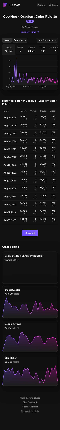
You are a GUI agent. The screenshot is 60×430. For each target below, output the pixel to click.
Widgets (53, 5)
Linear (6, 40)
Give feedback (30, 402)
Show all (30, 233)
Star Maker (11, 358)
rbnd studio (34, 398)
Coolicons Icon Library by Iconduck (24, 255)
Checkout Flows (30, 407)
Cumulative (20, 40)
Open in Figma (28, 32)
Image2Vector (12, 290)
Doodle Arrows (13, 324)
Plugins (41, 5)
